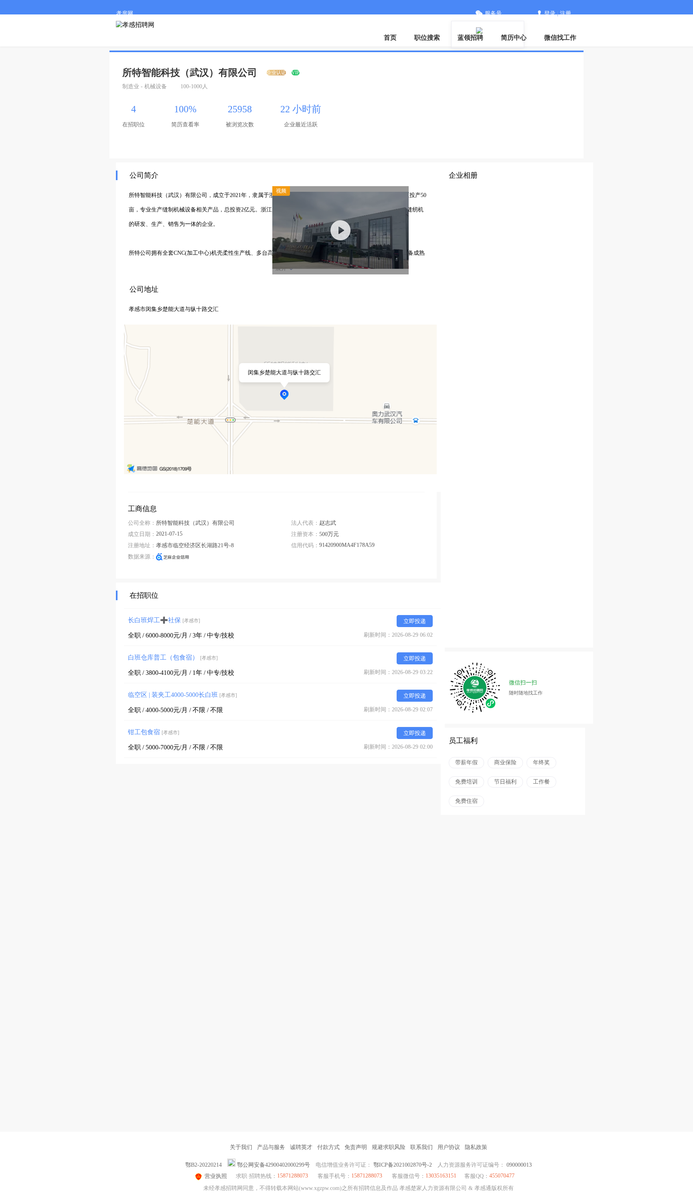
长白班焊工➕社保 (164, 620)
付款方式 (328, 1147)
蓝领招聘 (470, 37)
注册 (565, 13)
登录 (549, 13)
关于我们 (241, 1147)
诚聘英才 (301, 1147)
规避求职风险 (388, 1147)
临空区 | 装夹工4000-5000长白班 (182, 694)
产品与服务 (271, 1147)
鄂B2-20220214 (203, 1165)
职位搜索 (427, 37)
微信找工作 (560, 37)
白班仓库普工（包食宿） (173, 657)
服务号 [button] (493, 13)
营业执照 (216, 1176)
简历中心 (514, 37)
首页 (390, 37)
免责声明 (355, 1147)
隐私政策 (476, 1147)
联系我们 (421, 1147)
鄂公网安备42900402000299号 (273, 1165)
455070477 (502, 1176)
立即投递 (414, 621)
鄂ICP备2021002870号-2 (402, 1165)
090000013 (519, 1165)
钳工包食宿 (153, 732)
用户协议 (449, 1147)
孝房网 (124, 13)
